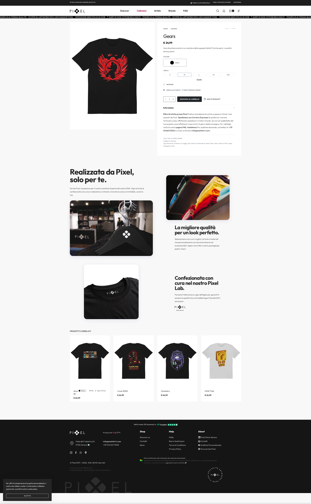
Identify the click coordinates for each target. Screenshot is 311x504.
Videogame (167, 146)
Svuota (199, 79)
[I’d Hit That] (221, 360)
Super (230, 143)
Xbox (173, 146)
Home (165, 29)
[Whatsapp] (81, 452)
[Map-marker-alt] (85, 452)
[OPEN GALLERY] (112, 75)
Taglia (166, 70)
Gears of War (223, 143)
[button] (182, 90)
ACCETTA (27, 496)
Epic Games (192, 143)
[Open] (238, 10)
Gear (212, 143)
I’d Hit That (209, 391)
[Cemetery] (177, 360)
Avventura (177, 143)
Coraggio (184, 143)
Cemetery (165, 391)
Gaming (174, 29)
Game (208, 143)
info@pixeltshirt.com (201, 130)
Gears (216, 143)
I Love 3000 (122, 391)
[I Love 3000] (134, 360)
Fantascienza (200, 143)
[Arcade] (90, 360)
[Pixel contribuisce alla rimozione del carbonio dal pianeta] (141, 460)
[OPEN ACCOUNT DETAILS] (224, 10)
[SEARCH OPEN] (217, 10)
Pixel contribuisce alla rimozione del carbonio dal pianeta (165, 458)
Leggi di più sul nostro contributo (175, 463)
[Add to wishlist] (104, 341)
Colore (166, 57)
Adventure (169, 143)
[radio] (174, 62)
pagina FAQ (181, 127)
